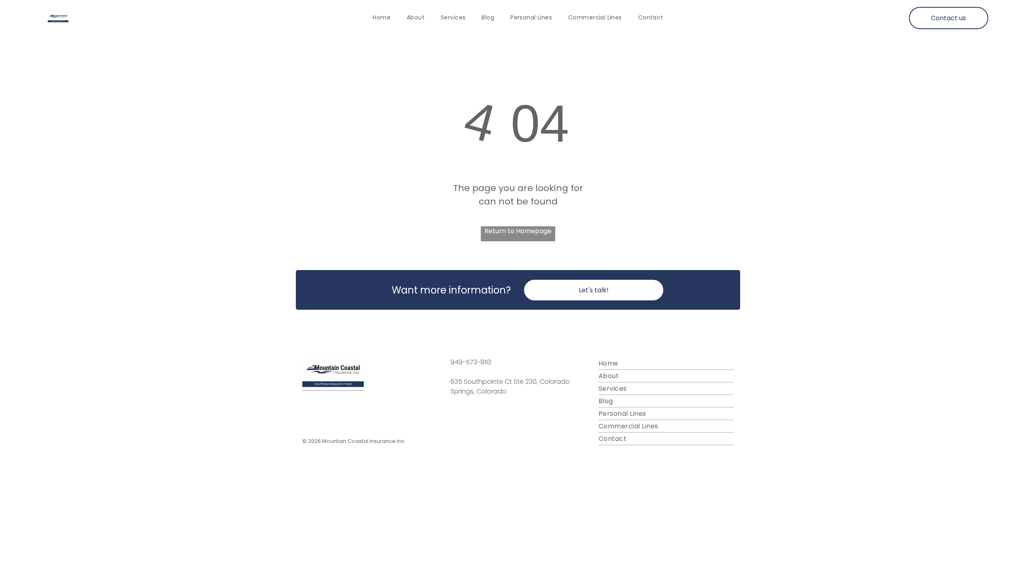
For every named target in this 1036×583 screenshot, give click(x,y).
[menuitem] (382, 17)
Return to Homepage (518, 231)
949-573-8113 (470, 362)
